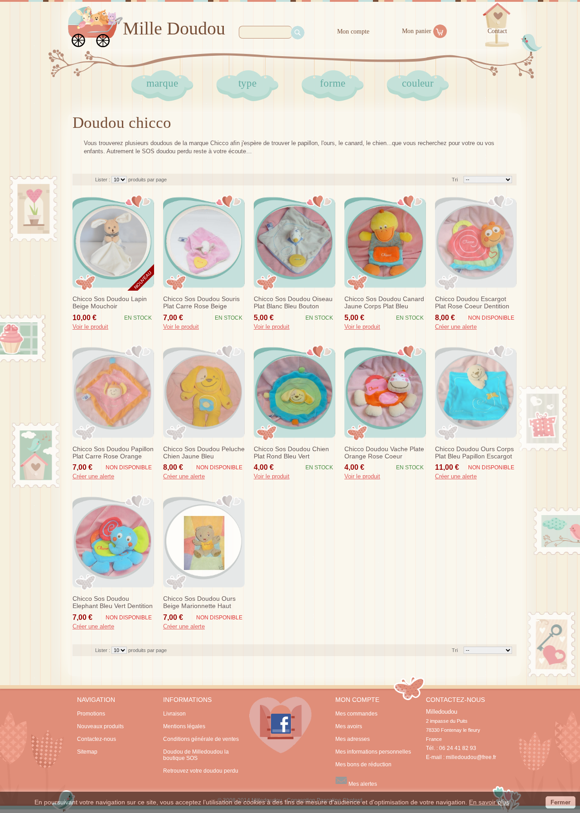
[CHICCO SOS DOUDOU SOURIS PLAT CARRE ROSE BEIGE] (204, 243)
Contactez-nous (96, 739)
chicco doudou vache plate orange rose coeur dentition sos (384, 453)
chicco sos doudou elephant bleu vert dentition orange (112, 602)
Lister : (103, 179)
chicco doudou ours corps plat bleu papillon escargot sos (474, 453)
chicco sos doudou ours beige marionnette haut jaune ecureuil (199, 602)
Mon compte (353, 31)
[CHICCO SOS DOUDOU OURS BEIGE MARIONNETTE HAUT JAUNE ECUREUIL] (204, 542)
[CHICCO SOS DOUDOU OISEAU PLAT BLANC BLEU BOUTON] (294, 243)
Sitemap (87, 752)
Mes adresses (352, 739)
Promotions (91, 714)
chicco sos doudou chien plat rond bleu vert (291, 452)
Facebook (280, 725)
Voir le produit (90, 327)
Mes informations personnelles (373, 752)
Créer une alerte (456, 327)
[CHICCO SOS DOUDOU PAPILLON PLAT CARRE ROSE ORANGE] (113, 393)
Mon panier (416, 31)
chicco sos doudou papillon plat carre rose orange (113, 452)
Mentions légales (184, 726)
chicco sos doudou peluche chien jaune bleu (204, 452)
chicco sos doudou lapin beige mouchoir (109, 302)
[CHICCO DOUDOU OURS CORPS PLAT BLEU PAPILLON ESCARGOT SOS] (476, 393)
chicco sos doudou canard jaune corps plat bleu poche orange (384, 303)
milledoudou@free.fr (471, 757)
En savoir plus (489, 802)
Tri (455, 179)
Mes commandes (356, 714)
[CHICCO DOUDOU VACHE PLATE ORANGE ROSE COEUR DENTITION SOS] (385, 393)
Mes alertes (362, 784)
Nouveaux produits (100, 726)
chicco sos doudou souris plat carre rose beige (201, 302)
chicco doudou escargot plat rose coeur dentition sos (472, 303)
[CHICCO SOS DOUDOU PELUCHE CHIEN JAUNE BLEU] (204, 393)
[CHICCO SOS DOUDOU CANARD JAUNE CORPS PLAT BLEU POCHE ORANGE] (385, 243)
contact (497, 31)
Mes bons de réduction (363, 764)
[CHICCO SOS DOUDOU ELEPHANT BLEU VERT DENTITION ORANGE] (113, 542)
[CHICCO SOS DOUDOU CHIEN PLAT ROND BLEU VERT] (294, 393)
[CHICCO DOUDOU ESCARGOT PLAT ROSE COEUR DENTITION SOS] (476, 243)
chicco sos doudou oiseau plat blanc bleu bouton (293, 302)
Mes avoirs (348, 726)
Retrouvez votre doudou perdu (200, 771)
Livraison (174, 714)
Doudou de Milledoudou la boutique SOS (196, 755)
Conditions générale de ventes (201, 739)
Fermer (560, 802)
